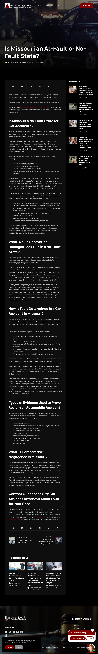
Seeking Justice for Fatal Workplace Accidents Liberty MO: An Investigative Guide (86, 107)
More (60, 5)
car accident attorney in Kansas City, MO (35, 107)
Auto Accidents (39, 62)
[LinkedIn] (39, 86)
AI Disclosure (56, 647)
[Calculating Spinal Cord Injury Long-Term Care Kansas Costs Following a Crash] (73, 123)
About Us (49, 5)
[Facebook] (13, 86)
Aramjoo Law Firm (40, 517)
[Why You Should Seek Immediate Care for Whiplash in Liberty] (16, 566)
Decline (18, 647)
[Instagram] (14, 632)
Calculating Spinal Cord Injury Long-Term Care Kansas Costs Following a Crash (85, 125)
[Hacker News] (57, 86)
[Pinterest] (31, 86)
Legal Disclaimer (46, 647)
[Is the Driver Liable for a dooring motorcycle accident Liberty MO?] (73, 159)
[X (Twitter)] (22, 86)
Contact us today (15, 520)
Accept (9, 647)
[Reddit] (48, 86)
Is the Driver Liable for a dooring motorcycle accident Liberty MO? (85, 161)
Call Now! (86, 6)
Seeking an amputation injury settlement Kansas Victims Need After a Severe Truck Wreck (86, 90)
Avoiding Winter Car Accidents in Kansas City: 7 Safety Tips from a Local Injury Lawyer (54, 578)
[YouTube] (17, 632)
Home (40, 5)
